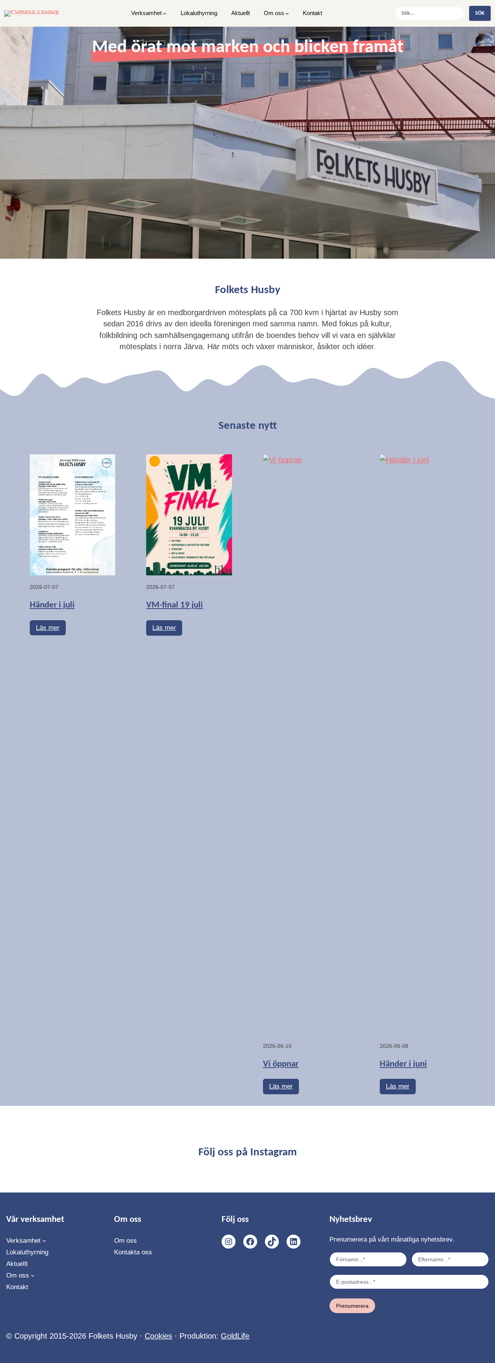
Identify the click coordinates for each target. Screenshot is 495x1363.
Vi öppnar (281, 1064)
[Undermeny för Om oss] (287, 13)
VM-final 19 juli (174, 605)
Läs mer (51, 629)
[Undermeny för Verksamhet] (164, 13)
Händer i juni (403, 1064)
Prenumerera (352, 1306)
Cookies (158, 1336)
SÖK (480, 13)
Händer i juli (52, 605)
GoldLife (235, 1336)
